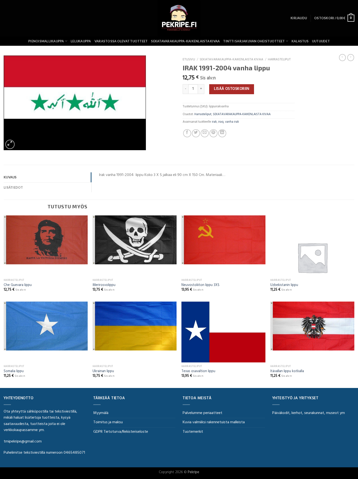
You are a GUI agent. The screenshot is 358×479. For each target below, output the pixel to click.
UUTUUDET (321, 41)
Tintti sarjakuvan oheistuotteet (254, 41)
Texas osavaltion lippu (198, 371)
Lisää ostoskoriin (231, 89)
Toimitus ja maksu (108, 422)
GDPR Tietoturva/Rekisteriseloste (120, 432)
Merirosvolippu (104, 285)
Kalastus (300, 41)
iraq (221, 122)
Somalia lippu (14, 371)
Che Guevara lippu (18, 285)
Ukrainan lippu (103, 371)
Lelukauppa (81, 41)
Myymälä (100, 413)
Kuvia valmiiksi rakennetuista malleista (214, 422)
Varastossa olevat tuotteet (121, 41)
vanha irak (232, 122)
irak (214, 122)
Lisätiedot (13, 187)
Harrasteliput (279, 60)
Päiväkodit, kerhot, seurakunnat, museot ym (308, 413)
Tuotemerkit (193, 432)
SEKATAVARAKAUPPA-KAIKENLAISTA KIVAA (185, 41)
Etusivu (189, 60)
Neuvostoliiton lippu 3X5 (200, 285)
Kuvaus (10, 177)
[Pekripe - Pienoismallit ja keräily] (179, 18)
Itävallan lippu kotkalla (287, 371)
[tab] (47, 177)
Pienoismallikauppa (46, 41)
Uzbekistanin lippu (284, 285)
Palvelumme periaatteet (202, 413)
